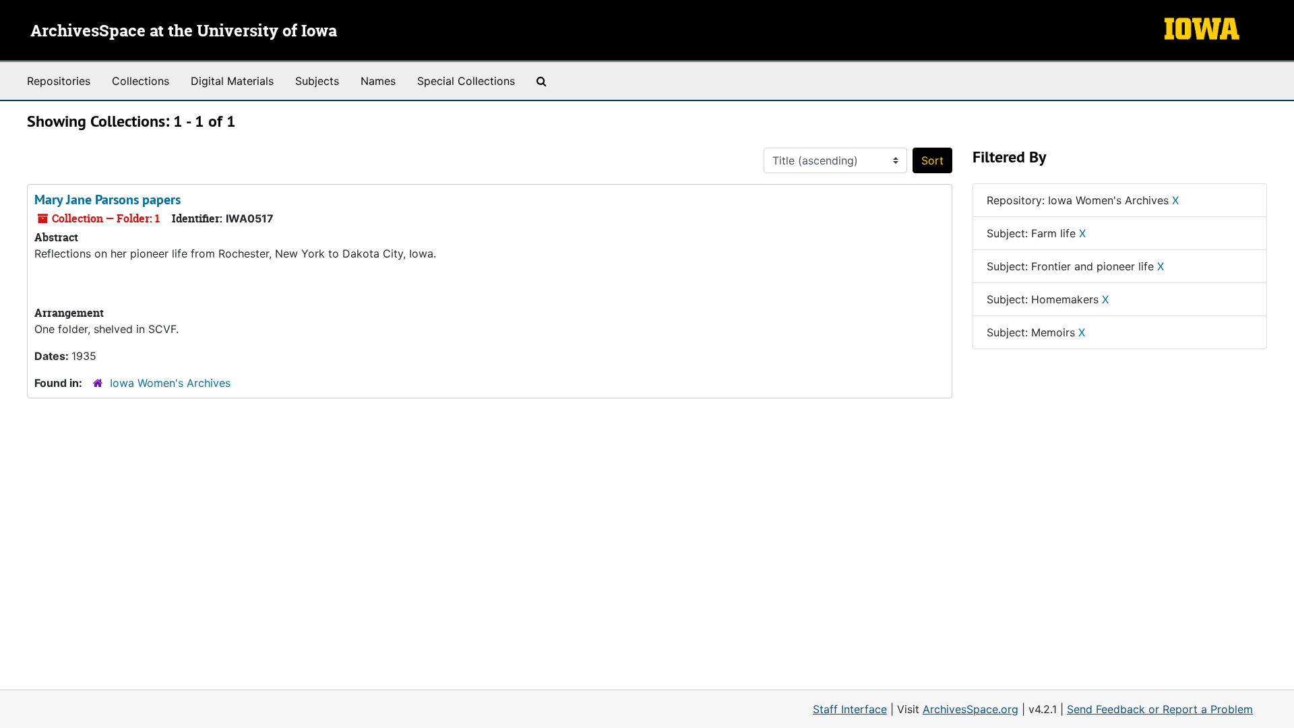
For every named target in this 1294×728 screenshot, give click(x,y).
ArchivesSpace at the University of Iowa (183, 32)
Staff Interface (850, 709)
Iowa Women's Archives (170, 383)
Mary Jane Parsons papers (107, 199)
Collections (140, 81)
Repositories (58, 81)
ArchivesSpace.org (970, 709)
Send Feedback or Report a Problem (1160, 709)
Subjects (317, 81)
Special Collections (466, 81)
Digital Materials (232, 81)
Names (378, 81)
